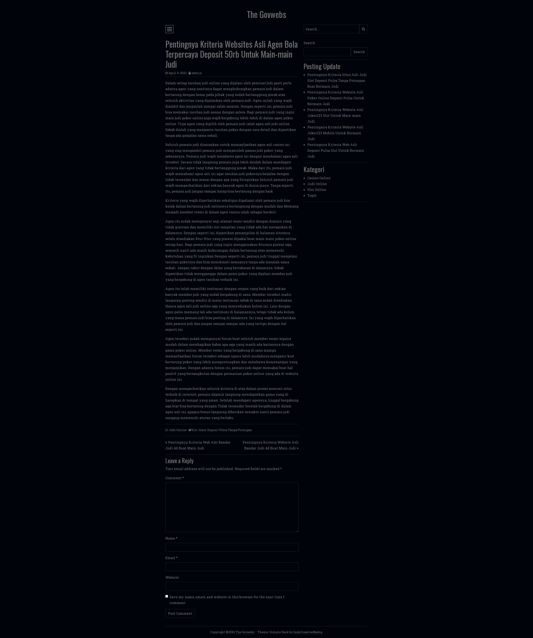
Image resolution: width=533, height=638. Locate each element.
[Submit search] (363, 29)
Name (171, 538)
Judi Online (178, 430)
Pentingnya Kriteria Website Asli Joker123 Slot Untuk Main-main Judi (335, 115)
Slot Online (316, 189)
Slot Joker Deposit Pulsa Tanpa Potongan (221, 430)
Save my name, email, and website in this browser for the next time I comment (226, 600)
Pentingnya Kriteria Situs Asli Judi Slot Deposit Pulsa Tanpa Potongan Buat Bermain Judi (337, 80)
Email (171, 558)
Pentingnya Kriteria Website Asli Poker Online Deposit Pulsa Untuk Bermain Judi (335, 98)
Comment (174, 478)
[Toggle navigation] (169, 29)
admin (197, 73)
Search (309, 43)
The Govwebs (266, 14)
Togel (311, 195)
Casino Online (318, 178)
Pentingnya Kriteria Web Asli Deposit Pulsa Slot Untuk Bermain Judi (335, 150)
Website (172, 577)
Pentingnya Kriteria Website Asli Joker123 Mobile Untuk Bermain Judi (335, 133)
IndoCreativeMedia (307, 632)
